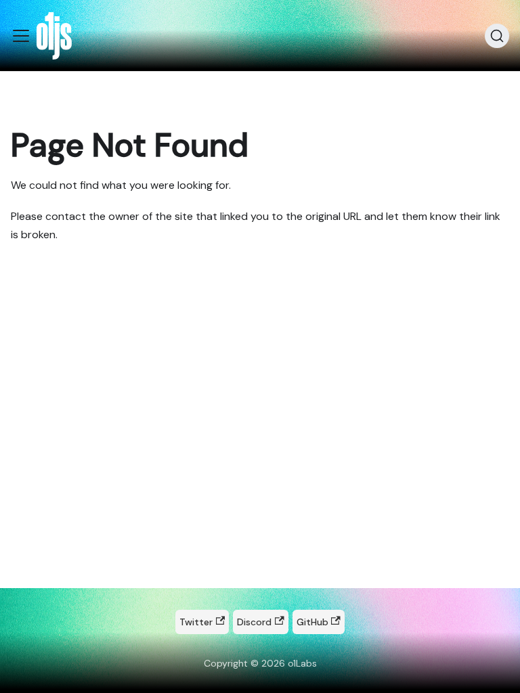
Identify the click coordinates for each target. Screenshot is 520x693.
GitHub (312, 622)
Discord (254, 622)
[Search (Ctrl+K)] (497, 36)
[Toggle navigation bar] (21, 36)
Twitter (196, 622)
